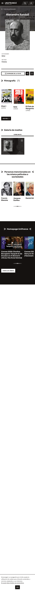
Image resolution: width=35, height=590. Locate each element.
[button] (22, 141)
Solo (15, 107)
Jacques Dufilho (17, 199)
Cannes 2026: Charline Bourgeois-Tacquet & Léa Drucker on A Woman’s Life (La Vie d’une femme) (11, 255)
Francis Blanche (4, 199)
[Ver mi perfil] (31, 3)
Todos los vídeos (8, 270)
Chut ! (3, 106)
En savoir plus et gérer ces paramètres (12, 583)
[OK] (17, 587)
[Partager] (27, 73)
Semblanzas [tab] (17, 134)
